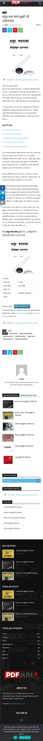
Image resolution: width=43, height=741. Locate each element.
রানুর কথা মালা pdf (13, 333)
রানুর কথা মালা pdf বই (8, 336)
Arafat (9, 331)
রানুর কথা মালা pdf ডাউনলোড (26, 333)
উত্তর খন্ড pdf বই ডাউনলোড (24, 435)
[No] (40, 732)
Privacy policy (25, 737)
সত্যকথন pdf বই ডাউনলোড (24, 446)
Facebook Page (22, 313)
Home (4, 9)
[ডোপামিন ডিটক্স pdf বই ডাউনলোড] (8, 554)
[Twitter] (10, 30)
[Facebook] (4, 30)
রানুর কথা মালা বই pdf (8, 339)
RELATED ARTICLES (11, 395)
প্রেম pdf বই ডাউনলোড (23, 457)
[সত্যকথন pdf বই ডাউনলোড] (8, 449)
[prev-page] (3, 468)
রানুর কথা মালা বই (31, 336)
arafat (6, 25)
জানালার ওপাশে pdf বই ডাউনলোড (26, 401)
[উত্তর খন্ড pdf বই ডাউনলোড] (8, 438)
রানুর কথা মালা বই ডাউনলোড (21, 339)
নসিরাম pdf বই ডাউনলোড (12, 130)
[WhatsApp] (20, 30)
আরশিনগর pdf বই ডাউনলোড (24, 424)
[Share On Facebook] (2, 187)
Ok (15, 737)
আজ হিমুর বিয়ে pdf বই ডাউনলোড (14, 142)
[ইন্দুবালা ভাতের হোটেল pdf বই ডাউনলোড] (8, 415)
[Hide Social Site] (1, 206)
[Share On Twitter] (2, 192)
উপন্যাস (10, 9)
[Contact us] (2, 202)
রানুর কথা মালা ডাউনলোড (20, 336)
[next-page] (7, 468)
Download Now (23, 306)
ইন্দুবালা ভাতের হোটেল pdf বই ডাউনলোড (14, 518)
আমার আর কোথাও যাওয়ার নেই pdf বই (16, 147)
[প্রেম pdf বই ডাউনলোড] (8, 460)
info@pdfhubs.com (18, 703)
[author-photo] (21, 376)
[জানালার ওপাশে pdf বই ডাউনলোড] (8, 404)
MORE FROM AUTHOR (29, 395)
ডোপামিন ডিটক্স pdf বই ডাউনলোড (13, 507)
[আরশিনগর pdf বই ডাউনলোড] (8, 426)
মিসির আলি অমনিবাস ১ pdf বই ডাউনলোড (17, 138)
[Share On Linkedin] (2, 197)
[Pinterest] (15, 30)
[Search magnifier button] (39, 481)
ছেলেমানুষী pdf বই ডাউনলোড (13, 134)
